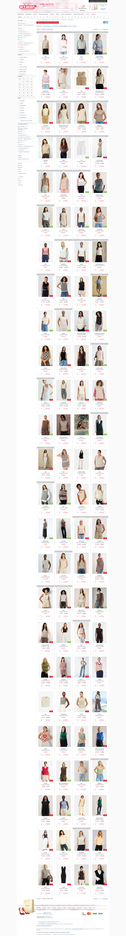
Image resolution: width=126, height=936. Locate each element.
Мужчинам (28, 14)
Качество (60, 907)
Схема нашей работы (103, 9)
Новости (20, 180)
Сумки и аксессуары (78, 14)
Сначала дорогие (55, 26)
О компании (20, 176)
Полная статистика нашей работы (44, 925)
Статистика (20, 185)
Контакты (20, 163)
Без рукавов (20, 47)
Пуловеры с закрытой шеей (24, 35)
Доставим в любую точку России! (98, 1)
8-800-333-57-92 (46, 5)
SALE (87, 14)
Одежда (52, 14)
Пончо (19, 39)
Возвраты (20, 167)
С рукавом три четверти (23, 33)
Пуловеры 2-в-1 (21, 37)
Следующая (105, 29)
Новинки (93, 14)
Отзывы (19, 171)
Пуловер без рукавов (45, 57)
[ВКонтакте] (104, 22)
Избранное (82, 10)
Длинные (20, 28)
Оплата (19, 169)
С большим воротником (23, 51)
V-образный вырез (22, 31)
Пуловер (81, 57)
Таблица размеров (22, 173)
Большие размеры (43, 14)
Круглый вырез (21, 23)
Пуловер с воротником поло (99, 265)
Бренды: (20, 16)
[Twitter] (107, 22)
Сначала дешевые (46, 26)
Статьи (19, 183)
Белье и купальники (66, 14)
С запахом (20, 41)
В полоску (20, 30)
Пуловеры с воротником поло (25, 43)
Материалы (79, 907)
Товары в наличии (23, 159)
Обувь (57, 14)
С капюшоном (21, 49)
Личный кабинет (82, 8)
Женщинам (21, 14)
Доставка (20, 165)
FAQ (19, 178)
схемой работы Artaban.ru (78, 928)
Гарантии (54, 907)
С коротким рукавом (23, 44)
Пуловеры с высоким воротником (26, 25)
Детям (35, 14)
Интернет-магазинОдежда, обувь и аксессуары (27, 6)
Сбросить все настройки (26, 120)
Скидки (19, 155)
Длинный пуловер (99, 888)
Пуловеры (20, 20)
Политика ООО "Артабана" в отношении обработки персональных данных (53, 932)
